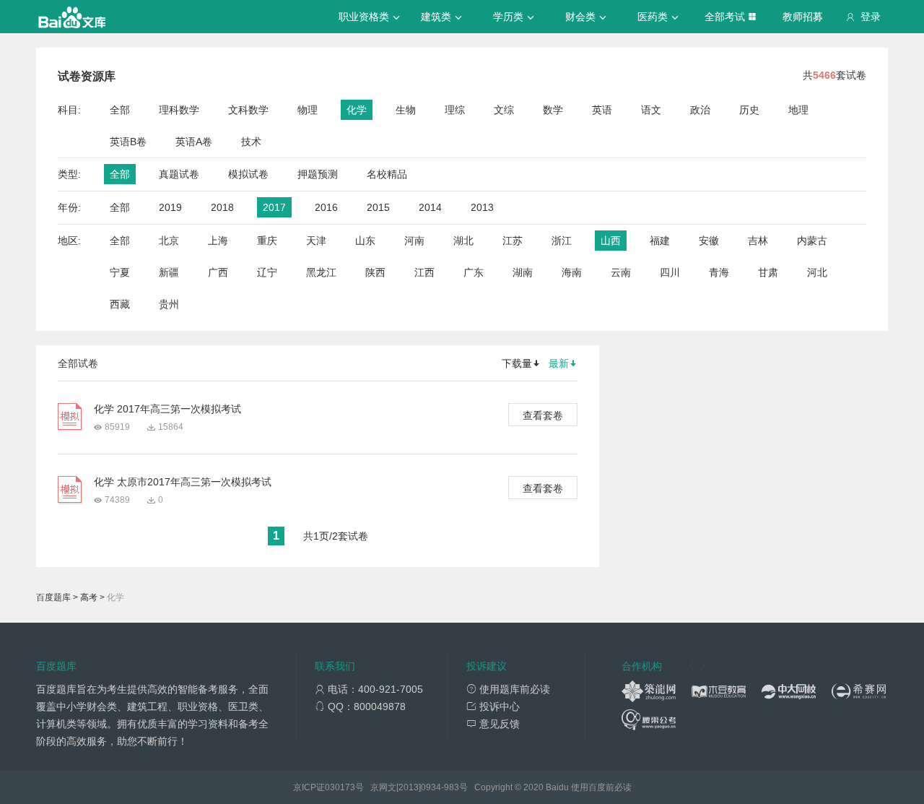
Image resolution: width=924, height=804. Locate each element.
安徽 (709, 240)
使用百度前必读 (601, 787)
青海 (719, 272)
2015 (378, 207)
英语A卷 (193, 141)
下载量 (517, 363)
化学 (356, 110)
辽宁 (267, 272)
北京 (169, 240)
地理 (798, 110)
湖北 (463, 240)
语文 (651, 110)
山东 (365, 240)
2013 (482, 207)
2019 (170, 207)
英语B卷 (128, 141)
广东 (473, 272)
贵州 (169, 304)
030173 (340, 787)
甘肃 (768, 272)
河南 (414, 240)
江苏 (512, 240)
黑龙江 (321, 272)
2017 (274, 207)
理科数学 (179, 110)
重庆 (267, 240)
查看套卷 (543, 415)
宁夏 (120, 272)
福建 (660, 240)
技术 (251, 141)
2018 (222, 207)
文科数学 (248, 110)
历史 (749, 110)
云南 (621, 272)
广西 (218, 272)
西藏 (120, 304)
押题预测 (317, 174)
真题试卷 (179, 174)
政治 (700, 110)
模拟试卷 (248, 174)
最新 (559, 363)
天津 (316, 240)
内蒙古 (812, 240)
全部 (120, 110)
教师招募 (803, 16)
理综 (455, 110)
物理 (307, 110)
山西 (611, 240)
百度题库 (53, 597)
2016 (326, 207)
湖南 (523, 272)
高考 (88, 597)
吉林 (758, 240)
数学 (553, 110)
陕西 (375, 272)
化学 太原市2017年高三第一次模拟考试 (182, 482)
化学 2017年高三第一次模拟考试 (167, 409)
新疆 (169, 272)
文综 (504, 110)
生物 (406, 110)
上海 (218, 240)
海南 (572, 272)
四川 (670, 272)
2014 (430, 207)
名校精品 (387, 174)
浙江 (562, 240)
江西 (424, 272)
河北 (817, 272)
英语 (602, 110)
